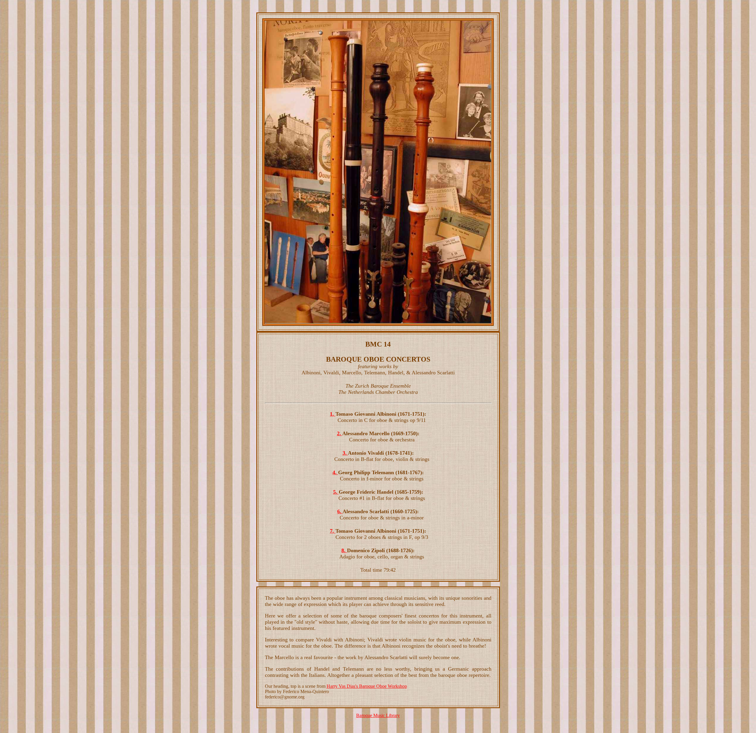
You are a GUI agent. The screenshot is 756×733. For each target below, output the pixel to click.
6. (340, 511)
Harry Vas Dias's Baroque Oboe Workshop (367, 686)
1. (332, 414)
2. (339, 433)
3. (345, 453)
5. (336, 492)
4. (335, 472)
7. (332, 531)
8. (344, 550)
